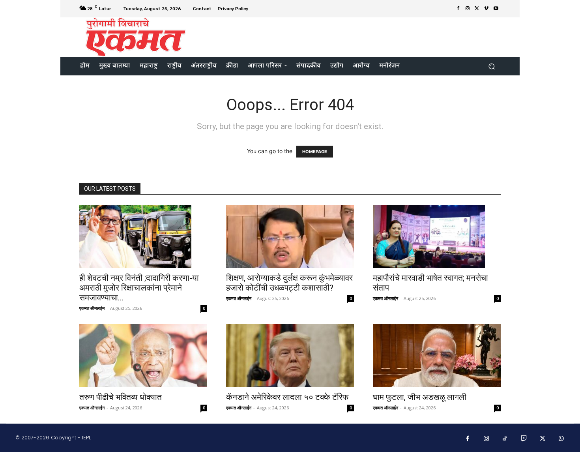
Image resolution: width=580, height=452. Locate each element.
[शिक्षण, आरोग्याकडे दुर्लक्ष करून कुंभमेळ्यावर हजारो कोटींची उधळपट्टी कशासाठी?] (290, 236)
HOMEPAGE (314, 151)
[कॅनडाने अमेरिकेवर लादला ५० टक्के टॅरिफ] (290, 355)
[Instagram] (467, 8)
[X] (477, 8)
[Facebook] (458, 8)
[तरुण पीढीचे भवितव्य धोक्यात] (143, 355)
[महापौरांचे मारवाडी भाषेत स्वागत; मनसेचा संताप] (437, 236)
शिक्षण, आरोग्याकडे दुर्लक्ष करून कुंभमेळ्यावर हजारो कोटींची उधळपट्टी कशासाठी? (289, 283)
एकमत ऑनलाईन (92, 308)
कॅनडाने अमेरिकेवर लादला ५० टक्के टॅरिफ (287, 397)
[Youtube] (496, 8)
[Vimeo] (486, 8)
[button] (491, 66)
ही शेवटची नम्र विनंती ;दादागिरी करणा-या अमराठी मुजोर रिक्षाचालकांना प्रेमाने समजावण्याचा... (139, 287)
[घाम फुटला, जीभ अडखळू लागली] (437, 355)
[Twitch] (523, 438)
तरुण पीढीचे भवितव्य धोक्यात (120, 397)
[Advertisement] (356, 36)
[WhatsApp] (561, 438)
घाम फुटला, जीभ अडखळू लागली (419, 397)
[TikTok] (505, 438)
